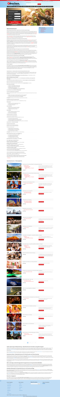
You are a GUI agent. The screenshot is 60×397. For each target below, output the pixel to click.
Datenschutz (51, 1)
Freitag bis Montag (27, 167)
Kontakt (42, 1)
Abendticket (25, 236)
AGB (49, 1)
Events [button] (43, 6)
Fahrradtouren (9, 383)
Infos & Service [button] (49, 6)
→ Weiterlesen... (9, 157)
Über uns (45, 1)
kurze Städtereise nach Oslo (27, 280)
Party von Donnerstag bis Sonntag (28, 271)
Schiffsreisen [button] (24, 6)
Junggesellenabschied (29, 36)
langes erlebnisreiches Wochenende (28, 209)
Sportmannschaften (10, 36)
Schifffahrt (32, 43)
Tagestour (10, 348)
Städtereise (11, 57)
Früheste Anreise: (11, 13)
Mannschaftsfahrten (43, 29)
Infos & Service (9, 393)
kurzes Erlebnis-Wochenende (27, 201)
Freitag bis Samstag (27, 246)
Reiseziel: (10, 16)
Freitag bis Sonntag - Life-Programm (29, 176)
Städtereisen (9, 390)
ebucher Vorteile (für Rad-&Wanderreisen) (12, 0)
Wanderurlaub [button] (17, 6)
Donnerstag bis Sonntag (27, 166)
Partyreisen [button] (31, 6)
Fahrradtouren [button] (10, 6)
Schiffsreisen (9, 387)
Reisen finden (15, 22)
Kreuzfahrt (26, 61)
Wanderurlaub (9, 385)
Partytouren (29, 355)
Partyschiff (32, 42)
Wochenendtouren (43, 31)
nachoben (0, 380)
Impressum (47, 1)
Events (40, 360)
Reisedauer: (10, 18)
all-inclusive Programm (13, 349)
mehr (25, 168)
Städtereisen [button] (37, 6)
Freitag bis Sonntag (26, 165)
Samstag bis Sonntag (27, 247)
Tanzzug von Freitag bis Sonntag (28, 334)
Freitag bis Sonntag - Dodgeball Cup (28, 183)
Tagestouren (42, 30)
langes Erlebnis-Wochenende (28, 202)
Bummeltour (16, 51)
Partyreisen (8, 388)
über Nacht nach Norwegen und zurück (29, 281)
